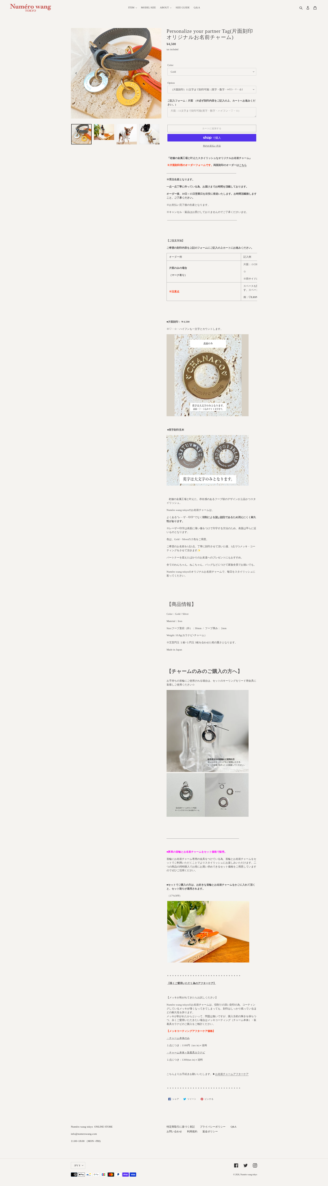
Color (170, 65)
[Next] (156, 73)
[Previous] (76, 73)
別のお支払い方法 (212, 146)
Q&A (233, 1126)
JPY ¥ (77, 1165)
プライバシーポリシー (213, 1126)
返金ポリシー (210, 1131)
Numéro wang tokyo (248, 1174)
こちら (243, 165)
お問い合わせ (174, 1131)
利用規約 (192, 1131)
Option (171, 83)
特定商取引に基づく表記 (181, 1126)
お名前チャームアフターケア (232, 1074)
